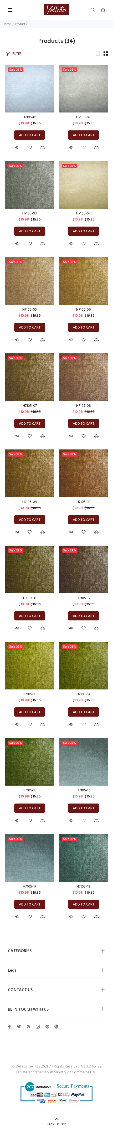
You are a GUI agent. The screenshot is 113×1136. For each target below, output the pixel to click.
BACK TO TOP (56, 1124)
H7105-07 (30, 406)
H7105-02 (83, 117)
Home (7, 24)
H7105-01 (30, 117)
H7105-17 (29, 887)
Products (21, 24)
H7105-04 (83, 213)
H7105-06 (83, 310)
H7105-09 (29, 502)
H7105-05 (29, 310)
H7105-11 (29, 598)
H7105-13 (30, 694)
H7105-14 (83, 694)
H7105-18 (83, 887)
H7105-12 (83, 598)
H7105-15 (30, 790)
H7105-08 (83, 406)
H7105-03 (29, 213)
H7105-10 (83, 502)
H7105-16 (83, 790)
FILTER (17, 54)
